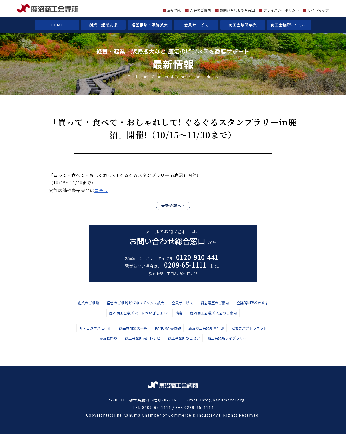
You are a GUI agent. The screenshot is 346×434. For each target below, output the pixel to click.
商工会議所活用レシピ (142, 338)
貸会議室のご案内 (215, 302)
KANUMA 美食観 (168, 328)
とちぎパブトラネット (249, 328)
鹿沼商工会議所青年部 (206, 328)
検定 (178, 312)
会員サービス (196, 24)
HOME (57, 24)
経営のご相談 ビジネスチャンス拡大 (135, 302)
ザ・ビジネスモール (95, 328)
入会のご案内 (200, 10)
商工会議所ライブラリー (226, 338)
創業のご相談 (88, 302)
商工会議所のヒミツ (184, 338)
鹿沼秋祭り (108, 338)
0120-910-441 (197, 257)
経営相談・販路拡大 (149, 24)
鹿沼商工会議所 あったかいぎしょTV (138, 312)
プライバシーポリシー (281, 10)
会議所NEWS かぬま (252, 302)
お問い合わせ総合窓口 (237, 10)
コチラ (101, 190)
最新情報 (174, 10)
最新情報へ (171, 205)
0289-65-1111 (185, 264)
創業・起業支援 (103, 24)
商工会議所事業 (242, 24)
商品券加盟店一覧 (133, 328)
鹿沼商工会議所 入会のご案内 (213, 312)
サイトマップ (318, 10)
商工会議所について (289, 24)
